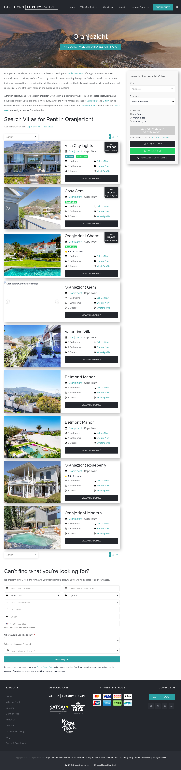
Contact (10, 725)
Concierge (108, 7)
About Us (10, 719)
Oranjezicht (76, 151)
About (122, 7)
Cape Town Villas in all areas (40, 127)
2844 (58, 713)
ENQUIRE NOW (163, 7)
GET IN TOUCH (162, 696)
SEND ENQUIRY (62, 659)
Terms (39, 667)
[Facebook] (151, 706)
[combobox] (62, 640)
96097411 (78, 713)
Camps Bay (92, 100)
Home (72, 7)
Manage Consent (159, 757)
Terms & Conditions (16, 743)
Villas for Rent (87, 7)
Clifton (106, 100)
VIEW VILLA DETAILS (91, 178)
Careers (10, 708)
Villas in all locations (161, 137)
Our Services (12, 713)
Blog (8, 737)
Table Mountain (75, 73)
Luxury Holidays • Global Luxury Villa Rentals (103, 757)
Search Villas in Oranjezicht (152, 130)
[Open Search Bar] (177, 7)
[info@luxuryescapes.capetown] (164, 706)
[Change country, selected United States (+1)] (8, 623)
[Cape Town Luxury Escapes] (31, 7)
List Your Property (140, 7)
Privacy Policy (48, 667)
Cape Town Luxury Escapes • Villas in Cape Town (65, 757)
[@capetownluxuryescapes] (158, 706)
